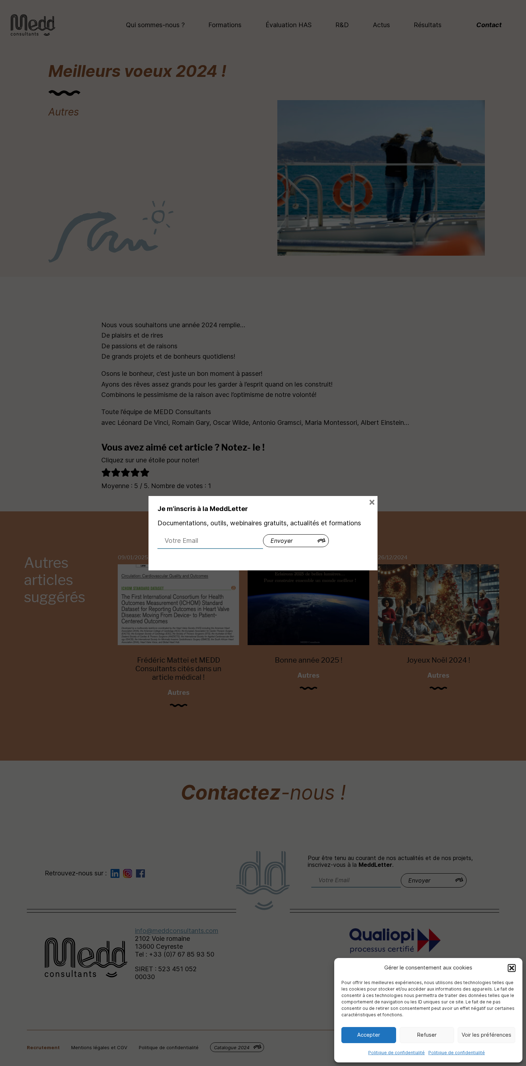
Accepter (368, 1034)
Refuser (427, 1034)
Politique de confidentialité (396, 1052)
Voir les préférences (486, 1034)
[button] (511, 968)
